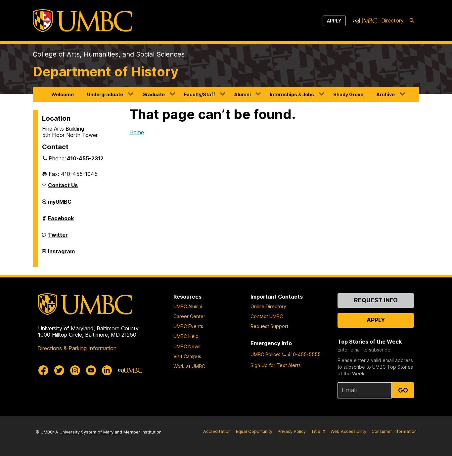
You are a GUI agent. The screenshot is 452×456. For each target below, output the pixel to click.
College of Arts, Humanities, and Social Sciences (109, 54)
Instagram (61, 254)
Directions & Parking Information (76, 348)
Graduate (153, 94)
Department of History (105, 71)
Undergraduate (105, 94)
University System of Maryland (91, 432)
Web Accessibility (348, 431)
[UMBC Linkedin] (107, 370)
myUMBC (59, 204)
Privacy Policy (292, 431)
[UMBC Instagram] (75, 370)
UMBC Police (264, 354)
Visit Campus (187, 356)
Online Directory (268, 306)
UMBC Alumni (187, 306)
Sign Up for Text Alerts (275, 365)
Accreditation (217, 431)
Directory (392, 20)
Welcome (62, 94)
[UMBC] (82, 20)
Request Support (269, 326)
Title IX (318, 431)
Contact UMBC (266, 316)
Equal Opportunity (254, 431)
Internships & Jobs (292, 94)
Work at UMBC (189, 366)
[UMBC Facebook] (43, 370)
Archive (386, 94)
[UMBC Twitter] (59, 370)
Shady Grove (348, 94)
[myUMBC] (365, 21)
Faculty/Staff (199, 94)
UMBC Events (188, 326)
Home (136, 132)
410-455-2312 (85, 158)
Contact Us (63, 185)
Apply (334, 20)
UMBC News (187, 346)
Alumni (242, 94)
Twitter (58, 237)
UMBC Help (186, 336)
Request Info (376, 300)
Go (403, 390)
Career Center (189, 316)
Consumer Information (394, 431)
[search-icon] (412, 21)
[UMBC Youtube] (91, 370)
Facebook (61, 221)
